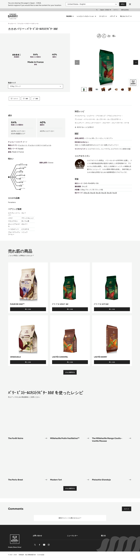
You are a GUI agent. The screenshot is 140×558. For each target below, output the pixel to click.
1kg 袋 (114, 193)
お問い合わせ (37, 536)
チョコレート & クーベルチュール (28, 23)
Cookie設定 (40, 555)
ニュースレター (72, 536)
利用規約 (21, 555)
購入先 (103, 536)
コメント (126, 509)
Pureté (20, 149)
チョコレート (12, 23)
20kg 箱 (86, 193)
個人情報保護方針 (30, 555)
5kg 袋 (92, 193)
